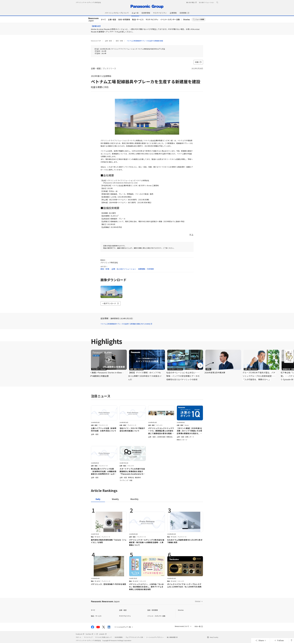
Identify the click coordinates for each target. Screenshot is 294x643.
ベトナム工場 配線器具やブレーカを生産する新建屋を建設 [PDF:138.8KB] (125, 324)
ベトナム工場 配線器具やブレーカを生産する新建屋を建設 (145, 41)
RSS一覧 (198, 626)
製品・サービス (138, 19)
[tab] (115, 499)
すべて (103, 19)
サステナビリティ (152, 19)
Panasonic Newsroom (105, 601)
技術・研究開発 (124, 19)
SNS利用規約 (119, 637)
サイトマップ (88, 637)
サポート (78, 637)
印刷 (197, 62)
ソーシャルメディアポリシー (155, 637)
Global (197, 601)
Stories (186, 19)
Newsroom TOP (96, 41)
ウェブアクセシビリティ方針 (134, 637)
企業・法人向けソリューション (124, 269)
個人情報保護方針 (172, 637)
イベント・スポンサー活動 (170, 19)
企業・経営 (112, 19)
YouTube (88, 634)
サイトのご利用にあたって (103, 637)
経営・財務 (119, 41)
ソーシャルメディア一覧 (122, 627)
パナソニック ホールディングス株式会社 (88, 2)
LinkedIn (101, 634)
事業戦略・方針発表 (146, 269)
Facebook (79, 634)
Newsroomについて (182, 626)
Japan (93, 19)
